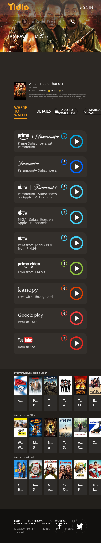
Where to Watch (20, 111)
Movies (42, 36)
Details (43, 111)
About (45, 523)
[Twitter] (79, 526)
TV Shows (17, 36)
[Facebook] (60, 526)
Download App (24, 523)
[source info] (63, 136)
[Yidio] (18, 7)
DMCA (20, 531)
